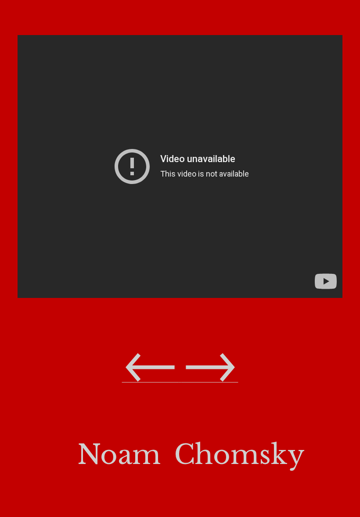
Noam (119, 455)
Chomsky (239, 455)
